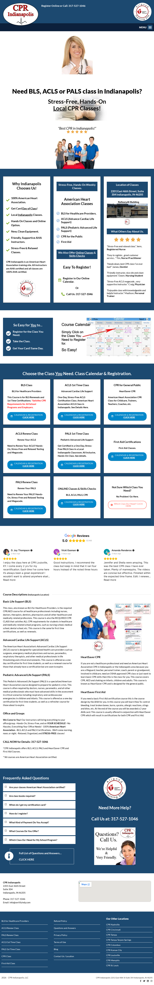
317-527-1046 (77, 5)
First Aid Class (8, 963)
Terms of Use (60, 942)
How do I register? (18, 813)
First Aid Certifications (127, 441)
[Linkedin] (148, 981)
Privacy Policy (60, 935)
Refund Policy (60, 921)
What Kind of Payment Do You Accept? (29, 822)
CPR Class (6, 956)
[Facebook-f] (141, 981)
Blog (56, 949)
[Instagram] (151, 981)
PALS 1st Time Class (77, 433)
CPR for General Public (127, 385)
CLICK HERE (26, 859)
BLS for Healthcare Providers (15, 921)
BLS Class (26, 385)
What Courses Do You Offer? (24, 831)
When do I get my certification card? (27, 804)
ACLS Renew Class (26, 433)
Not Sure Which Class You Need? (127, 489)
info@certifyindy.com (20, 902)
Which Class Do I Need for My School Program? (33, 840)
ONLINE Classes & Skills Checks (77, 488)
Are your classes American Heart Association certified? (37, 787)
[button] (150, 27)
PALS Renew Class (27, 482)
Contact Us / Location (64, 956)
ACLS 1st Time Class (77, 385)
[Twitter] (144, 981)
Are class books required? (22, 796)
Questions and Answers (65, 928)
